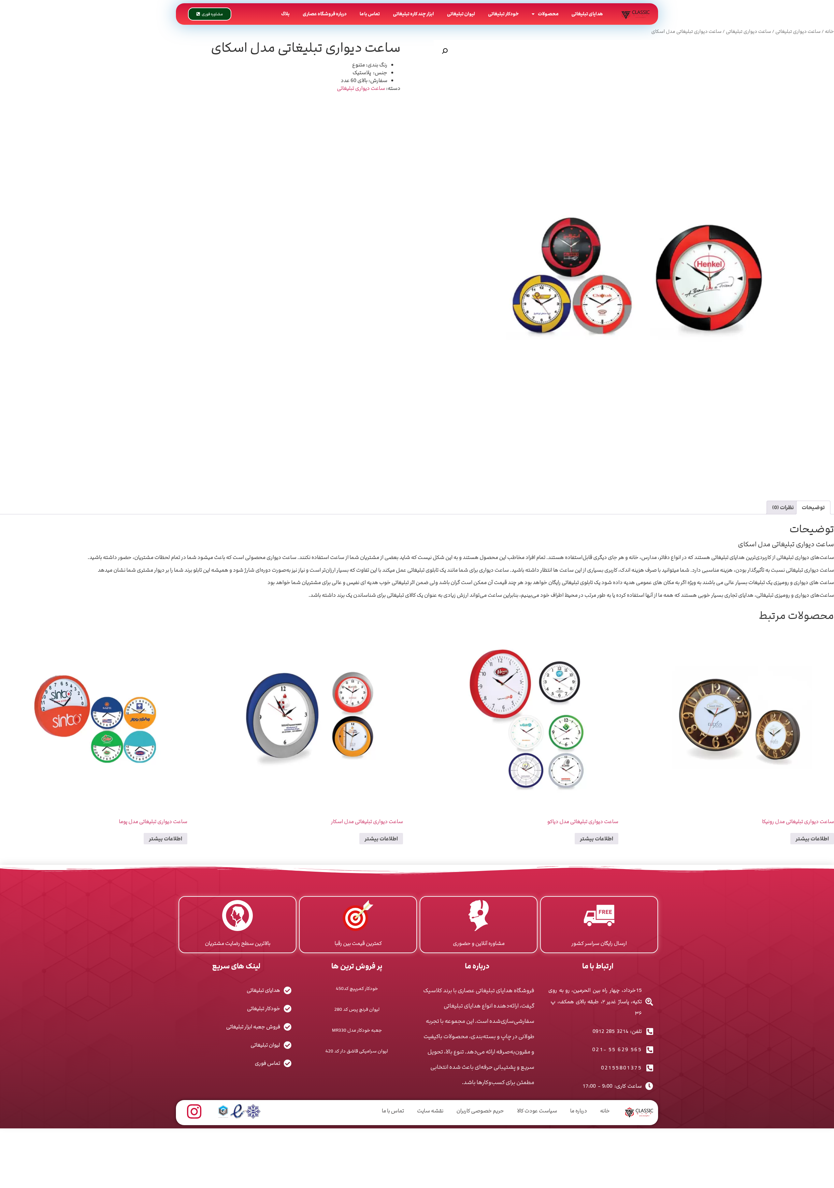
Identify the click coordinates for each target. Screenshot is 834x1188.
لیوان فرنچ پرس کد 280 (357, 1009)
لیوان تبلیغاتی (461, 13)
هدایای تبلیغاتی (587, 13)
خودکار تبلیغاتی (503, 13)
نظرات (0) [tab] (783, 507)
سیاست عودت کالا (537, 1111)
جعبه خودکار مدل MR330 (357, 1030)
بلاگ (285, 13)
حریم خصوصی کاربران (480, 1111)
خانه (829, 31)
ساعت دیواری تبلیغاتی (798, 31)
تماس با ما (370, 13)
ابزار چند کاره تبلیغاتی (413, 13)
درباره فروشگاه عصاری (325, 13)
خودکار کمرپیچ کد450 (357, 988)
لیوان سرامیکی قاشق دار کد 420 (356, 1051)
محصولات (548, 13)
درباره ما (578, 1111)
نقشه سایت (430, 1111)
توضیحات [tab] (813, 507)
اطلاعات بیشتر (812, 839)
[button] (445, 51)
